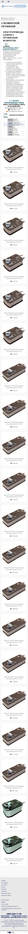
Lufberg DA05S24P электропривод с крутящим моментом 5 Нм (14, 314)
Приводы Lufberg (8, 18)
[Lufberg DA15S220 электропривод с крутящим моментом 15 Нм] (14, 663)
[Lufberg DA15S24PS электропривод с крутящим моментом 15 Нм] (14, 772)
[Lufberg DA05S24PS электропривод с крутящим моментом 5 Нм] (14, 335)
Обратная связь (5, 893)
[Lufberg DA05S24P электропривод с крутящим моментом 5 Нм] (14, 299)
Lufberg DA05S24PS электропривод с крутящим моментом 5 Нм (14, 350)
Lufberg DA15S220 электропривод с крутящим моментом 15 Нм (14, 677)
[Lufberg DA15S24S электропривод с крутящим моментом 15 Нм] (14, 626)
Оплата (3, 887)
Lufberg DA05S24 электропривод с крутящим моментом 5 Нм (14, 168)
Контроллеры (5, 900)
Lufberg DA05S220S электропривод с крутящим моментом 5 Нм (14, 277)
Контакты (4, 891)
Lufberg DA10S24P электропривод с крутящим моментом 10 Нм (14, 532)
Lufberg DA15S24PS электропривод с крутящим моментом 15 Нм (14, 787)
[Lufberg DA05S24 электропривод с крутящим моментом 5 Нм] (14, 153)
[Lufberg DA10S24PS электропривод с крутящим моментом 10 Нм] (14, 553)
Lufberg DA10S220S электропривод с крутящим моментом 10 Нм (14, 495)
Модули (3, 902)
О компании (4, 883)
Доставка (4, 885)
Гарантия (3, 889)
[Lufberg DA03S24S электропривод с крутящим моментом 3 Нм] (14, 844)
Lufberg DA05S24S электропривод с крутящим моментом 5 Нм (14, 204)
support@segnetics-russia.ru (18, 917)
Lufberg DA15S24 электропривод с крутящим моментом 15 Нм (14, 605)
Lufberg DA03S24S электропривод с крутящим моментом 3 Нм (14, 859)
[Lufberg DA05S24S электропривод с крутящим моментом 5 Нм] (14, 189)
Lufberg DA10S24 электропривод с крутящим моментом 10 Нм (14, 386)
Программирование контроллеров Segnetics (11, 909)
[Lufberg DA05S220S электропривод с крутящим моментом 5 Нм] (14, 262)
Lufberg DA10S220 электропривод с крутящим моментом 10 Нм (14, 459)
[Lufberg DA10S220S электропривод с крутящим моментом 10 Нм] (14, 481)
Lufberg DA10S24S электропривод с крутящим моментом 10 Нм (14, 423)
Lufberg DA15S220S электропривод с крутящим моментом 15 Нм (14, 714)
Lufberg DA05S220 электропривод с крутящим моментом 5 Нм (14, 241)
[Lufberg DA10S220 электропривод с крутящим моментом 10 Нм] (14, 444)
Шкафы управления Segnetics (9, 906)
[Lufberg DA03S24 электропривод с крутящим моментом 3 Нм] (14, 808)
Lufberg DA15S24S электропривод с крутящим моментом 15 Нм (14, 641)
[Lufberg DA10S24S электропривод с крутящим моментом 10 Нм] (14, 408)
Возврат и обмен (6, 895)
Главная (3, 880)
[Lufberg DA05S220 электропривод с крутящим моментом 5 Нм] (14, 226)
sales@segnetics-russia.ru (15, 108)
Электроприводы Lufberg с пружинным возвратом (11, 48)
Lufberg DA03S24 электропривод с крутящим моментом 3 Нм (14, 823)
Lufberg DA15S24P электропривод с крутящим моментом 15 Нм (14, 750)
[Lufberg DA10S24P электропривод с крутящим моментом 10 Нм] (14, 517)
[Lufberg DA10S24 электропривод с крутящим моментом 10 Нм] (14, 371)
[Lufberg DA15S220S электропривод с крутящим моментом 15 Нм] (14, 699)
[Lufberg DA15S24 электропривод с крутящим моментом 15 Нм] (14, 590)
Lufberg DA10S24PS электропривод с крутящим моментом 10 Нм (14, 568)
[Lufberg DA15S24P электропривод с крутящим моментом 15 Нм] (14, 735)
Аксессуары (4, 904)
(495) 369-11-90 (14, 914)
